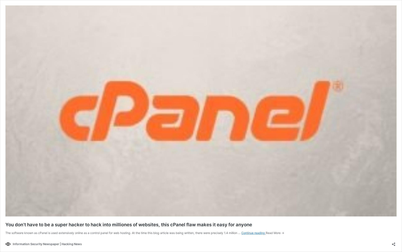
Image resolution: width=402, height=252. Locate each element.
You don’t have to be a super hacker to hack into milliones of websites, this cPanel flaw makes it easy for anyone (128, 224)
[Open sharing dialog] (394, 243)
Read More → (275, 233)
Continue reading (253, 233)
